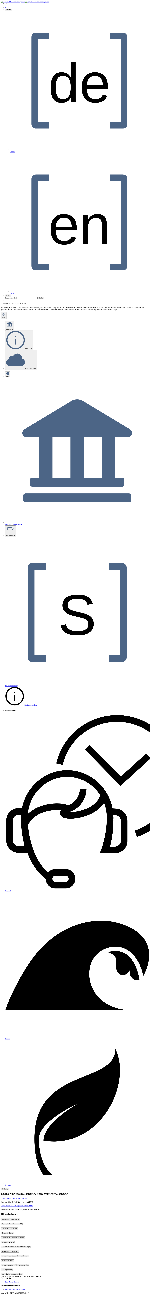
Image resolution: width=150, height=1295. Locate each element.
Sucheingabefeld (11, 298)
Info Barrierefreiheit (12, 1282)
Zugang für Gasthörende (9, 1228)
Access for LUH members (10, 1251)
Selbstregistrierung (8, 1242)
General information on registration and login (16, 1247)
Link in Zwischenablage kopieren (12, 1274)
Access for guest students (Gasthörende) (15, 1256)
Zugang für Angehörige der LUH (12, 1224)
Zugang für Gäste (7, 1233)
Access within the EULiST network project (15, 1265)
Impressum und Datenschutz (15, 1289)
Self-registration (7, 1270)
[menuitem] (8, 10)
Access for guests (7, 1260)
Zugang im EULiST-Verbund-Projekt (13, 1237)
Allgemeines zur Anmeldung (10, 1219)
